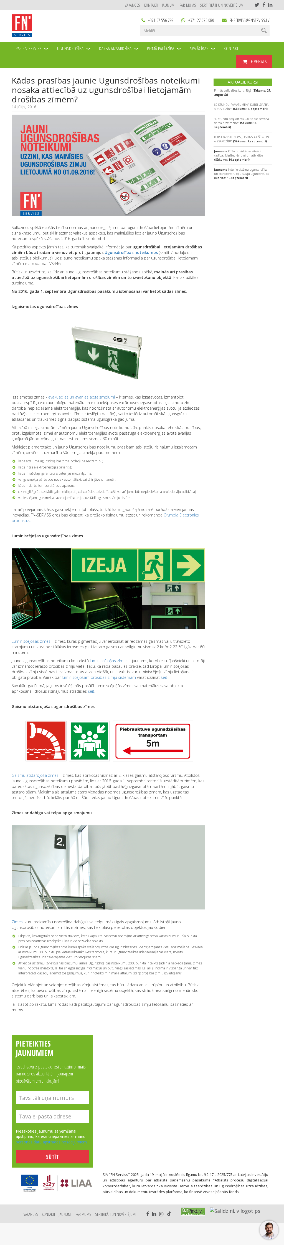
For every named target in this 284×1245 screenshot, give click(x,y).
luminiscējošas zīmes (109, 660)
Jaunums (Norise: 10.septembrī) (241, 174)
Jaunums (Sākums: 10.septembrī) (238, 155)
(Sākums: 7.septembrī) (241, 139)
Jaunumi (169, 5)
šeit (164, 677)
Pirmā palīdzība (160, 48)
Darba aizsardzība (115, 48)
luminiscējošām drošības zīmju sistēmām (99, 677)
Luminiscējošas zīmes (31, 641)
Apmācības (199, 48)
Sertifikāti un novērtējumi (222, 5)
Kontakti (151, 5)
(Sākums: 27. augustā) (242, 93)
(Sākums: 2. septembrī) (241, 107)
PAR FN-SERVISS (29, 48)
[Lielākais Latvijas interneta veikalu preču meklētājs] (193, 1211)
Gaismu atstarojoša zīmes (35, 775)
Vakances (132, 5)
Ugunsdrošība (70, 48)
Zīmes (17, 921)
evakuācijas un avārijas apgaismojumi (81, 397)
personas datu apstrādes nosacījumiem (51, 1142)
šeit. (91, 691)
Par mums (187, 5)
